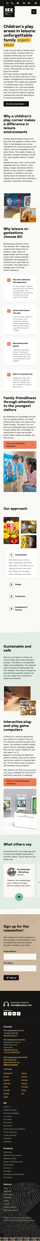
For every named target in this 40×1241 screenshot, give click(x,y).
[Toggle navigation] (33, 11)
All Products (8, 1177)
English (6, 1077)
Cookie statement (10, 1135)
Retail (6, 1188)
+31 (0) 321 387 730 (12, 3)
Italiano (24, 1083)
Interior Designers (10, 1207)
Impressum (8, 1141)
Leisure (6, 1201)
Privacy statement (10, 1132)
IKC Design (8, 1119)
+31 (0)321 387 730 (11, 1033)
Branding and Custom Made (14, 1174)
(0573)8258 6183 (10, 1060)
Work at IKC (8, 1126)
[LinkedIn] (24, 3)
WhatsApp (7, 3)
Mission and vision (10, 1110)
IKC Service (8, 1122)
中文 (22, 1093)
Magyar (6, 1093)
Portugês (24, 1087)
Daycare (7, 1204)
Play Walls (7, 1171)
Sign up (13, 978)
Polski (6, 1087)
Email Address (10, 951)
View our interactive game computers (17, 782)
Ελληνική (7, 1083)
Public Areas (8, 1194)
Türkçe (23, 1090)
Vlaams (24, 1073)
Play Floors (7, 1168)
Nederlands (8, 1073)
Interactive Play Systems (13, 1155)
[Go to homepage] (9, 11)
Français (24, 1080)
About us (7, 1107)
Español (6, 1080)
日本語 (6, 1097)
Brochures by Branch (11, 1210)
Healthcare (7, 1197)
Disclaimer (7, 1138)
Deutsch (24, 1077)
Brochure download (14, 104)
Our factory (8, 1116)
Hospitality (7, 1191)
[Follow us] (5, 1013)
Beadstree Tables (10, 1158)
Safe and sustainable (11, 1113)
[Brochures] (29, 3)
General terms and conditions (14, 1129)
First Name (8, 963)
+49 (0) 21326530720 (12, 1052)
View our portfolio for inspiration (15, 444)
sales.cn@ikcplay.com (12, 1062)
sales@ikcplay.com (18, 3)
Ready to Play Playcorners (13, 1162)
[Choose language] (35, 3)
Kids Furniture (9, 1165)
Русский (7, 1090)
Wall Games (8, 1152)
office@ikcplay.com (11, 1050)
